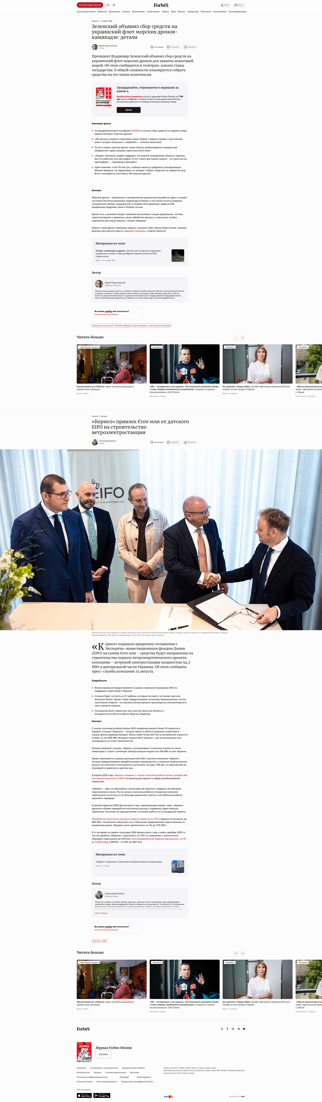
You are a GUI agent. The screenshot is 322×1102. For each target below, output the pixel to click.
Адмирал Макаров (135, 231)
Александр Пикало (107, 441)
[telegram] (238, 1029)
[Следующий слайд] (242, 338)
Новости (102, 11)
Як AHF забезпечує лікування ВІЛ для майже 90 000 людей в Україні (256, 388)
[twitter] (222, 1029)
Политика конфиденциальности (92, 1077)
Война (165, 11)
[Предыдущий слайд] (236, 953)
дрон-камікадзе (140, 326)
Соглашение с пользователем (104, 1068)
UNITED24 (136, 131)
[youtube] (244, 1029)
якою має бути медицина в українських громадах (105, 388)
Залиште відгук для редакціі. (106, 314)
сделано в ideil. (237, 1096)
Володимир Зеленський (103, 326)
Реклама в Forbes (85, 1082)
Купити (129, 110)
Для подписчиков (86, 11)
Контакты (81, 1068)
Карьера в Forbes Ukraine (133, 1068)
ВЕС (104, 941)
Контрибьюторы (238, 11)
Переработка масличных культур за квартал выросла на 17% (125, 819)
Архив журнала (144, 1077)
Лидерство (193, 11)
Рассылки (134, 1072)
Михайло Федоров (123, 326)
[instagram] (233, 1029)
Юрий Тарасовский (108, 46)
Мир (173, 11)
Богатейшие (220, 11)
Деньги (126, 11)
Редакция (124, 1077)
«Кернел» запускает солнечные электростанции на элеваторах (129, 861)
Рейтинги (206, 11)
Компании (114, 11)
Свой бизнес (153, 11)
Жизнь (181, 11)
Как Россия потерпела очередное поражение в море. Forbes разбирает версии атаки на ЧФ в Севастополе (128, 253)
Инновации (138, 11)
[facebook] (227, 1029)
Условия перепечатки (115, 1072)
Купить (103, 1054)
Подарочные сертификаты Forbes (137, 1082)
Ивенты (97, 1072)
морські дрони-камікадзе (159, 326)
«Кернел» (97, 941)
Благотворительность (107, 1082)
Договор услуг (83, 1072)
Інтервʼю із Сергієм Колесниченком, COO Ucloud (184, 389)
